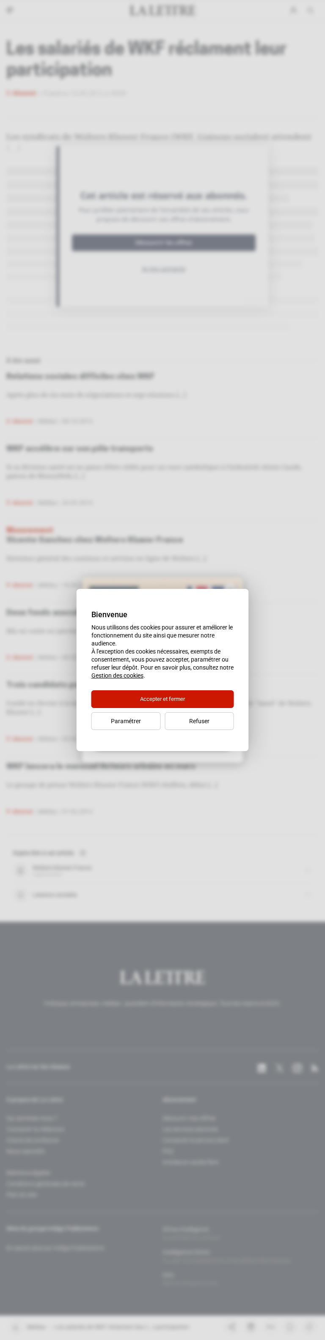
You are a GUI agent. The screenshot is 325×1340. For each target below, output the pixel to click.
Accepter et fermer (162, 699)
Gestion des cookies (117, 675)
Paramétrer (126, 721)
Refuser (199, 721)
